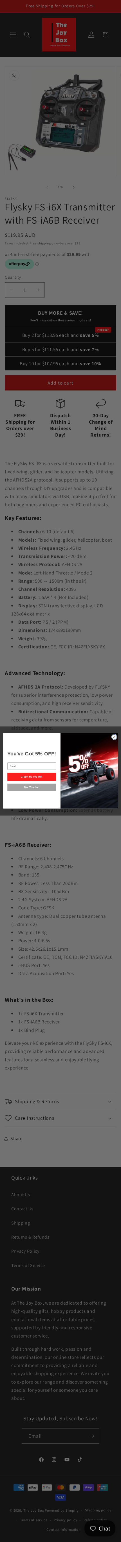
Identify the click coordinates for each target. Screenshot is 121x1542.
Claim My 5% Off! (31, 776)
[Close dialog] (114, 736)
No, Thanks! (31, 787)
